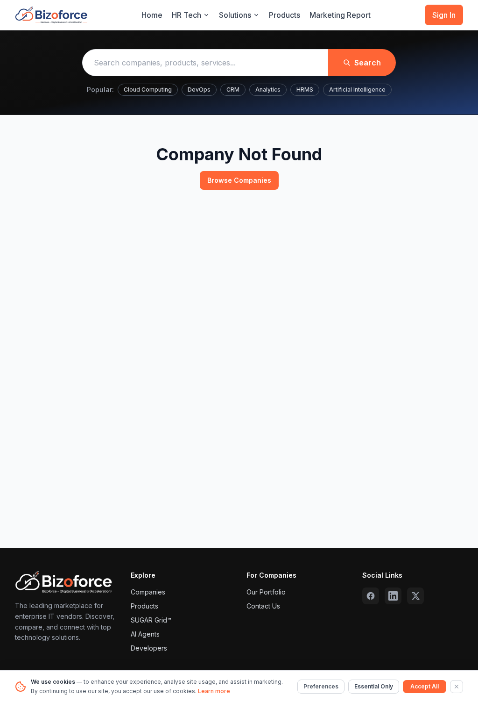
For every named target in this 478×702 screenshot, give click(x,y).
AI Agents (145, 634)
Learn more (214, 691)
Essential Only (373, 686)
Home (151, 15)
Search (367, 62)
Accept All (424, 686)
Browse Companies (239, 180)
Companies (148, 592)
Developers (149, 648)
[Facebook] (370, 595)
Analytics (268, 89)
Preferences (320, 686)
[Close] (456, 686)
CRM (232, 89)
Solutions (235, 15)
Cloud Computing (148, 89)
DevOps (199, 89)
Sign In (444, 15)
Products (284, 15)
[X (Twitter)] (415, 595)
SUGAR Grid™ (151, 620)
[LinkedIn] (393, 595)
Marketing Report (340, 15)
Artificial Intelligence (357, 89)
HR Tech (186, 15)
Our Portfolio (266, 592)
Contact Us (263, 606)
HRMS (304, 89)
